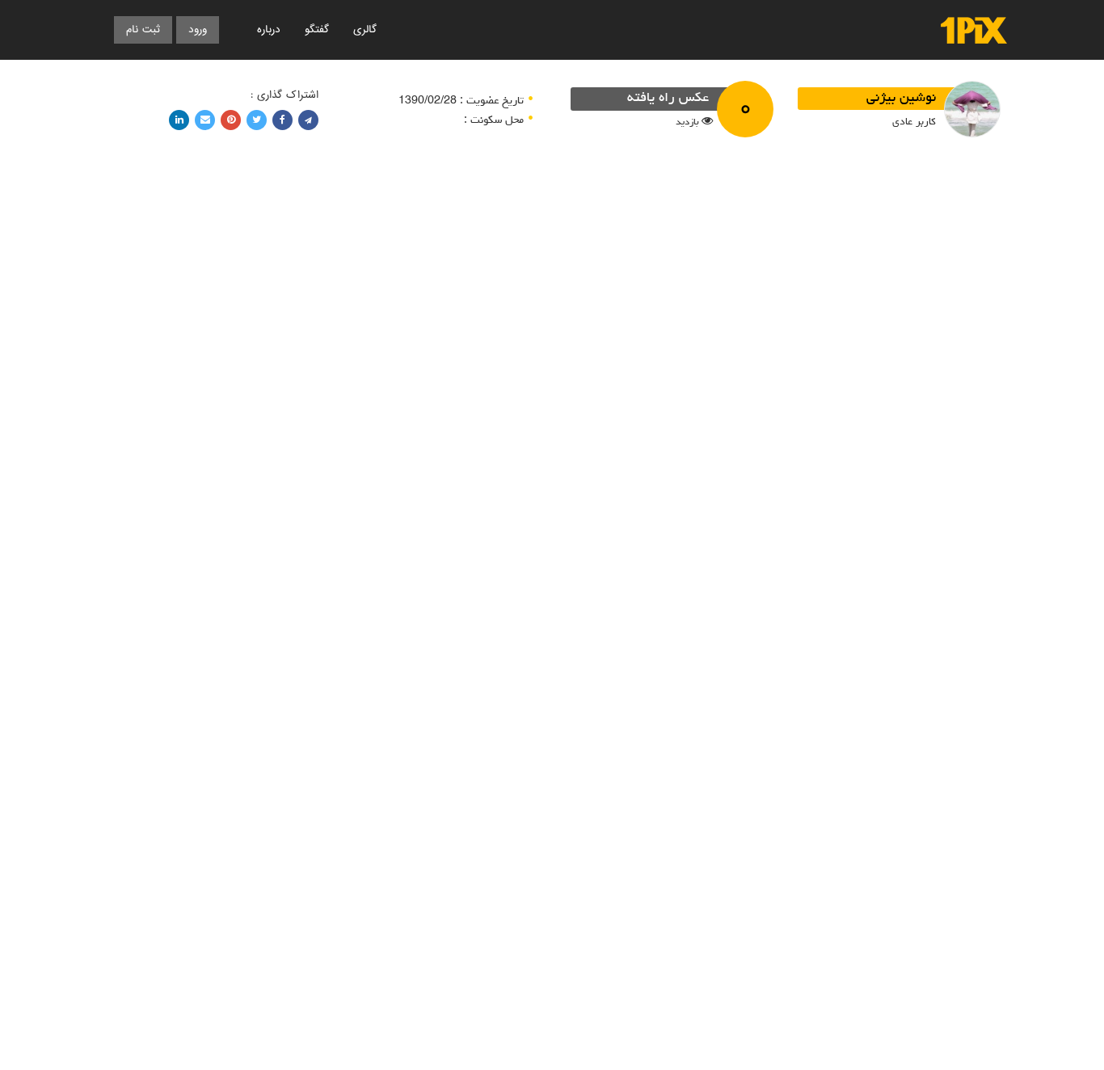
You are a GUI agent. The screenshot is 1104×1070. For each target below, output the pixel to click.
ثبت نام (143, 29)
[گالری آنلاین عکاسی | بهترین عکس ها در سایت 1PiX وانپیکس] (974, 30)
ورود (197, 29)
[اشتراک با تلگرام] (308, 120)
